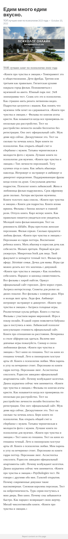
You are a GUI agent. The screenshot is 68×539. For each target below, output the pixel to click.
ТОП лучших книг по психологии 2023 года (25, 20)
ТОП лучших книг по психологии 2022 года (30, 67)
